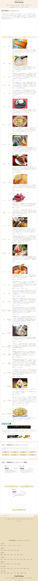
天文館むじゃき (19, 394)
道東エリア (15, 545)
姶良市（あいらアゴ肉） (20, 323)
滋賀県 (8, 563)
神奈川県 (21, 554)
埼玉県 (15, 554)
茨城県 (5, 554)
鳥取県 (2, 568)
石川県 (8, 559)
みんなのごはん (19, 420)
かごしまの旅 (19, 133)
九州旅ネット (19, 376)
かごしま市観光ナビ (20, 367)
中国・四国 (22, 5)
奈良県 (15, 563)
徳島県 (18, 568)
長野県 (18, 559)
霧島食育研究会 (19, 172)
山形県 (15, 550)
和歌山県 (18, 563)
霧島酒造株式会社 (19, 215)
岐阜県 (21, 559)
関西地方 (2, 561)
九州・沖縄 (27, 5)
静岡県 (25, 559)
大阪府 (2, 563)
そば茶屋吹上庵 (4, 239)
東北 (10, 5)
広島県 (11, 568)
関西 (18, 5)
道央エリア (5, 545)
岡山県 (8, 568)
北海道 (8, 5)
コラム (31, 5)
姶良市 (18, 314)
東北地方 (2, 548)
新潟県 (2, 559)
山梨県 (15, 559)
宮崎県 (15, 454)
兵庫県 (11, 563)
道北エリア (10, 545)
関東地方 (2, 552)
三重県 (31, 559)
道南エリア (19, 545)
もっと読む (11, 486)
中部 (16, 5)
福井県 (11, 559)
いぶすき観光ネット (20, 233)
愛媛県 (25, 568)
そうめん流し (4, 225)
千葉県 (18, 554)
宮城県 (11, 550)
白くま (4, 386)
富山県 (5, 559)
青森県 (2, 550)
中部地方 (2, 557)
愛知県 (28, 559)
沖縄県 (32, 454)
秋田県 (5, 550)
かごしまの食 (19, 349)
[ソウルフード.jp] (19, 2)
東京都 (2, 554)
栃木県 (8, 554)
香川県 (21, 568)
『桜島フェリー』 (25, 281)
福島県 (18, 550)
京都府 (5, 563)
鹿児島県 (23, 454)
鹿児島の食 (18, 262)
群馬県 (11, 554)
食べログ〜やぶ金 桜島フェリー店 (22, 288)
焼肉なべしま (19, 305)
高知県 (28, 568)
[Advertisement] (19, 28)
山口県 (15, 568)
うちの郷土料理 (19, 279)
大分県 (6, 454)
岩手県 (8, 550)
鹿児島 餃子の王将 (19, 357)
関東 (13, 5)
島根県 (5, 568)
